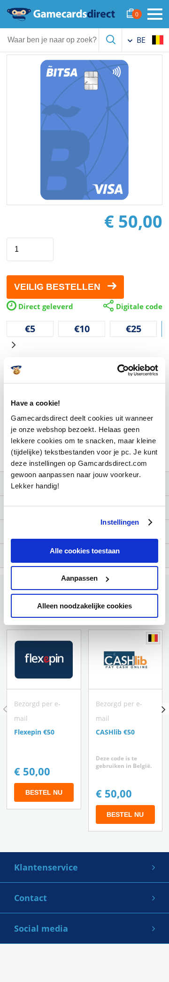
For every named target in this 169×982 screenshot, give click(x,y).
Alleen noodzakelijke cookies (84, 606)
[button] (14, 345)
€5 (30, 328)
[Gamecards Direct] (61, 14)
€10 (82, 328)
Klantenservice (46, 867)
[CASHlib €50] (125, 730)
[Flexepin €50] (44, 719)
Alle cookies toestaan (85, 551)
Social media (41, 928)
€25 (133, 328)
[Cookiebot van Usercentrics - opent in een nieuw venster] (119, 370)
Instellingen (119, 522)
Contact (30, 897)
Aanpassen (79, 578)
